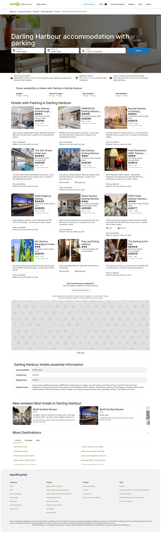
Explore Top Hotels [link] (52, 501)
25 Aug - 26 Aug (22, 96)
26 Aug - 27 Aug (55, 96)
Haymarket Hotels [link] (20, 447)
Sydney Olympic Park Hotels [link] (92, 447)
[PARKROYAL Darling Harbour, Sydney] (80, 126)
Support (131, 4)
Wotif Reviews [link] (51, 512)
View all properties (80, 290)
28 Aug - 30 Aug (88, 96)
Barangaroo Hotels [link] (21, 451)
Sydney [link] (57, 11)
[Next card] (150, 415)
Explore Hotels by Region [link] (54, 486)
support (86, 78)
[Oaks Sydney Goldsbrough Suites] (33, 126)
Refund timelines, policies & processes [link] (131, 497)
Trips (140, 4)
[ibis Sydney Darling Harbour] (80, 170)
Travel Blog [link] (50, 509)
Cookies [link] (85, 490)
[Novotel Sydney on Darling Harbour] (127, 126)
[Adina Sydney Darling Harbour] (80, 216)
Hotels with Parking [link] (24, 11)
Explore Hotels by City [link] (53, 497)
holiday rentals (35, 78)
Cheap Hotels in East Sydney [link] (92, 465)
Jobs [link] (11, 490)
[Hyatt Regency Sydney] (33, 216)
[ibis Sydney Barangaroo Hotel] (33, 259)
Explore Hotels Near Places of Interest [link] (58, 494)
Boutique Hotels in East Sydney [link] (93, 460)
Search (138, 50)
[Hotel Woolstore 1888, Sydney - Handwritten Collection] (127, 170)
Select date (21, 51)
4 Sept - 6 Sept (122, 96)
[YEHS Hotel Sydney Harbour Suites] (127, 216)
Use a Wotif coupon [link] (125, 501)
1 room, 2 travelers (94, 51)
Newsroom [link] (13, 501)
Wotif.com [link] (13, 11)
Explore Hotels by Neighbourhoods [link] (57, 490)
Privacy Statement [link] (89, 486)
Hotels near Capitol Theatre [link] (24, 456)
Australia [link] (36, 11)
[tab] (18, 440)
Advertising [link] (13, 509)
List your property (118, 4)
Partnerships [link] (14, 497)
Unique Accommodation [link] (54, 505)
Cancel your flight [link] (125, 494)
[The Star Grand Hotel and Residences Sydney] (33, 170)
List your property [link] (15, 494)
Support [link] (122, 486)
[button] (80, 432)
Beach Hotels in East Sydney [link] (25, 460)
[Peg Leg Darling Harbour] (80, 259)
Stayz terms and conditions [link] (92, 497)
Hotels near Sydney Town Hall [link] (92, 451)
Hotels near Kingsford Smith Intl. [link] (93, 456)
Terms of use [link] (87, 494)
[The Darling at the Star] (127, 259)
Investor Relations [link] (16, 505)
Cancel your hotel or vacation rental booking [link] (134, 490)
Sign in (148, 4)
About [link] (12, 486)
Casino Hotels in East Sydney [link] (25, 465)
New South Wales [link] (47, 11)
